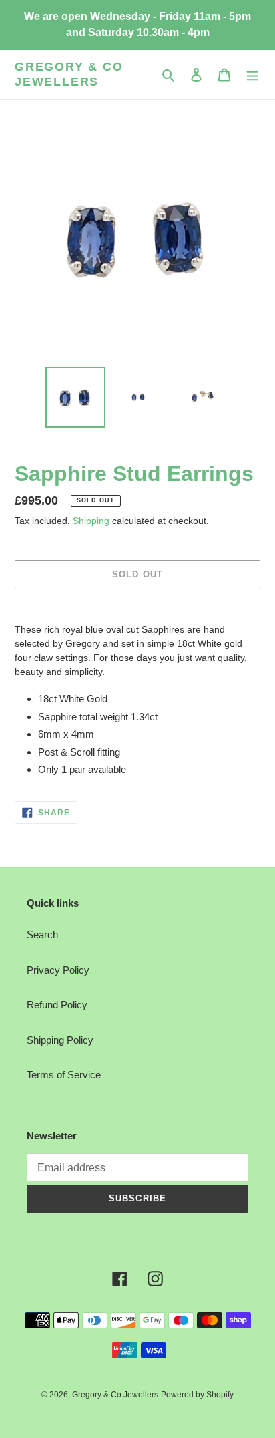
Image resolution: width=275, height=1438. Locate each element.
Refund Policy (57, 1004)
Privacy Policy (58, 970)
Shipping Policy (60, 1040)
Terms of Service (64, 1075)
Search (42, 934)
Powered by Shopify (197, 1394)
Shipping (91, 520)
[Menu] (252, 74)
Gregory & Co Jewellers (69, 74)
